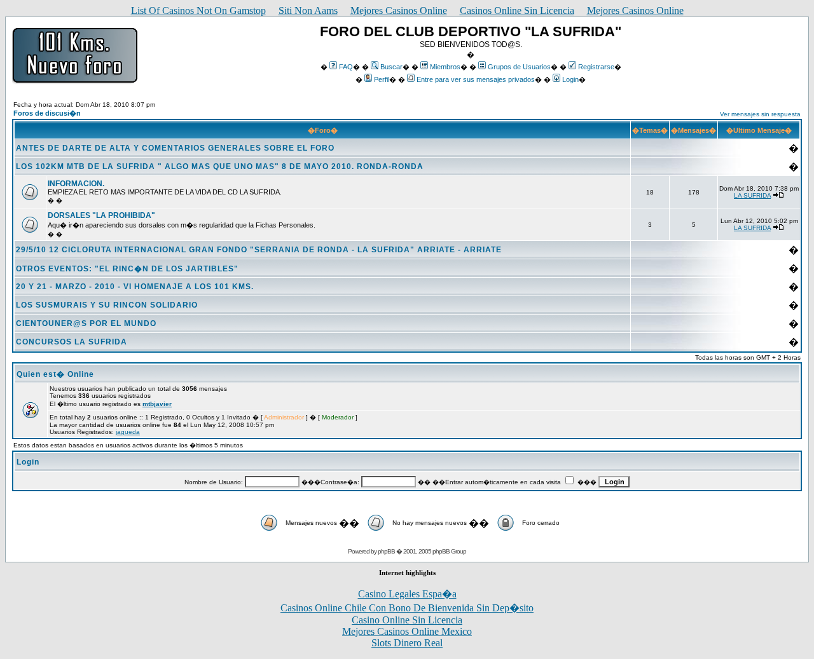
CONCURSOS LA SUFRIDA (71, 341)
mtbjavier (157, 403)
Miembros (445, 67)
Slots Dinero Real (407, 642)
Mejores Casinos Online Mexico (407, 631)
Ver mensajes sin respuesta (760, 114)
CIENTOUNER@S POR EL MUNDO (86, 323)
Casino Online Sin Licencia (407, 620)
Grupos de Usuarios (519, 67)
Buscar (391, 67)
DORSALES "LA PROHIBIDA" (101, 215)
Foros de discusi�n (47, 113)
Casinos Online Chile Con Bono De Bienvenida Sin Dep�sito (407, 607)
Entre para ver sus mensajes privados (476, 79)
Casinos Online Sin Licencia (517, 10)
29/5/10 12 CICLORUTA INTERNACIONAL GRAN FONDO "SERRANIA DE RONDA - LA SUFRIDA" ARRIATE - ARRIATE (259, 249)
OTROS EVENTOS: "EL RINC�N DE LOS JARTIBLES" (127, 268)
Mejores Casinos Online (398, 10)
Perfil (381, 79)
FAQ (346, 67)
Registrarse (596, 67)
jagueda (128, 431)
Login (570, 79)
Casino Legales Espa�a (407, 593)
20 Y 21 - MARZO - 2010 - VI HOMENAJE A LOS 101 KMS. (135, 286)
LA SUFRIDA (752, 195)
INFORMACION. (76, 183)
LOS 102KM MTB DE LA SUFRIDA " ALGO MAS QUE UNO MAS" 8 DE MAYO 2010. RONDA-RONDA (220, 166)
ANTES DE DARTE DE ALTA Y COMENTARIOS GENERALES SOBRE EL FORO (175, 148)
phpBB (386, 551)
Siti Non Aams (308, 10)
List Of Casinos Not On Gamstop (198, 10)
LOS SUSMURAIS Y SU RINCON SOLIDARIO (107, 305)
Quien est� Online (55, 374)
